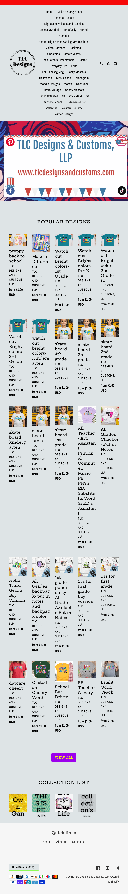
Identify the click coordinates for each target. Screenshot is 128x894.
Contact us (78, 841)
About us (61, 841)
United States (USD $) (23, 867)
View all (64, 757)
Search (47, 841)
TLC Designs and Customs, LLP (92, 876)
